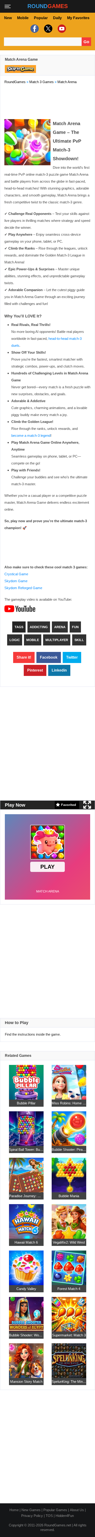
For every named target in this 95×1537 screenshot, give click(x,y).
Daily (57, 18)
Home (14, 1510)
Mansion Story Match (26, 1381)
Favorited (68, 805)
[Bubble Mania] (69, 1172)
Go (86, 41)
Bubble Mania (69, 1196)
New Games (31, 1510)
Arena (59, 627)
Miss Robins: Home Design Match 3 (69, 1103)
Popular (41, 18)
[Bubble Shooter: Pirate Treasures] (69, 1126)
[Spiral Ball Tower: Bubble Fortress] (26, 1126)
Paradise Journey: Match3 (26, 1196)
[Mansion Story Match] (26, 1358)
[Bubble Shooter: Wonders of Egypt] (26, 1311)
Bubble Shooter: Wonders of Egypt (26, 1335)
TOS (49, 1516)
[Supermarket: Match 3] (69, 1311)
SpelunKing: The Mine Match (69, 1381)
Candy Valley (26, 1288)
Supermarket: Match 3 (69, 1335)
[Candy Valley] (26, 1265)
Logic (14, 640)
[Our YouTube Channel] (61, 28)
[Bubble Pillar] (26, 1079)
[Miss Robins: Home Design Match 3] (69, 1079)
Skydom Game (15, 581)
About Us (77, 1510)
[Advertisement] (47, 100)
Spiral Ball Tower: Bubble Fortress (26, 1149)
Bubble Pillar (26, 1103)
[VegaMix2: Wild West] (69, 1219)
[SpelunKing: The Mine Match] (69, 1358)
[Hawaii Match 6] (26, 1219)
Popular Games (55, 1510)
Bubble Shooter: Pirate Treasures (69, 1149)
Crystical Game (16, 574)
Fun (75, 627)
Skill (79, 640)
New (8, 18)
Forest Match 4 (68, 1288)
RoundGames (15, 82)
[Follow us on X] (47, 28)
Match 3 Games (41, 82)
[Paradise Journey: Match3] (26, 1172)
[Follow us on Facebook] (34, 28)
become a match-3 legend (30, 435)
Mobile (23, 18)
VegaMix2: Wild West (69, 1242)
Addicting (39, 627)
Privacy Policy (32, 1516)
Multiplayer (56, 640)
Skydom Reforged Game (23, 588)
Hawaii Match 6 (26, 1242)
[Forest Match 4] (69, 1265)
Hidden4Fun (65, 1516)
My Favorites (78, 18)
